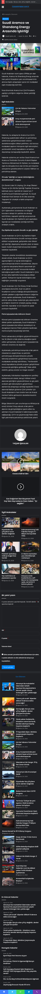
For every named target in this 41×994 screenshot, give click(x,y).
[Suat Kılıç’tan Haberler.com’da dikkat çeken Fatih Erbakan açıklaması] (8, 869)
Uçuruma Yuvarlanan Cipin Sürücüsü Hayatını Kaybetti (27, 812)
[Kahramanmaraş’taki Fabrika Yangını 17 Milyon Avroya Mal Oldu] (30, 523)
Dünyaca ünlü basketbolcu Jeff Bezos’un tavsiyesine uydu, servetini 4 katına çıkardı (29, 580)
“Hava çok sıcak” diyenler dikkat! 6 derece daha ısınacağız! (26, 700)
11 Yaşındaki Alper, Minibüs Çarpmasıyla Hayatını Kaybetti (26, 734)
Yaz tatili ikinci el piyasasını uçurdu (9, 577)
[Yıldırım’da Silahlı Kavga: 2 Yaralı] (8, 859)
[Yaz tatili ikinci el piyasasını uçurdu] (11, 569)
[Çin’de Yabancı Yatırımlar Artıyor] (8, 111)
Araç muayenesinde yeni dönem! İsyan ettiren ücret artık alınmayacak (26, 121)
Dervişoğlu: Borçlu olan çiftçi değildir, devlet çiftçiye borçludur (25, 711)
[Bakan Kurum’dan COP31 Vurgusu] (8, 794)
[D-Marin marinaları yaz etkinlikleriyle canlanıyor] (30, 547)
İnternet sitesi (6, 646)
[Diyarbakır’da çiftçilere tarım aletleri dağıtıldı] (11, 523)
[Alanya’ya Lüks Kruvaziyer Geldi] (8, 775)
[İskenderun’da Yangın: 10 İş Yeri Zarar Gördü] (8, 765)
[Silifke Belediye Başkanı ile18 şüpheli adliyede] (8, 850)
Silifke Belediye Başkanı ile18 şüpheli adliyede (27, 848)
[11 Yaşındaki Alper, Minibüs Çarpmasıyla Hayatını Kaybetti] (8, 735)
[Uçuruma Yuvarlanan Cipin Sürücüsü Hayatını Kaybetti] (8, 814)
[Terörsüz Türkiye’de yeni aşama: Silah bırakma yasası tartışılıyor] (8, 804)
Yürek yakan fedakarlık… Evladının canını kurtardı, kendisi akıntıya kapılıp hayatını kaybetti (26, 722)
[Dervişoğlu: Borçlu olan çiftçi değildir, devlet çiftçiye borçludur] (8, 712)
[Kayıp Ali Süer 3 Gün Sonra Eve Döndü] (8, 840)
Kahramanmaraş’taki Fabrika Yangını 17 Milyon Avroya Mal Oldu (30, 533)
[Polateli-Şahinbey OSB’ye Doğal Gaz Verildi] (11, 547)
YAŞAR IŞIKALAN (10, 36)
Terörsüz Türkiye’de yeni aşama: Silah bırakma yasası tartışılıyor (25, 803)
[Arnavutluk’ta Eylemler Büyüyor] (8, 881)
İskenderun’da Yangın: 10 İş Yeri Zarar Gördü (26, 763)
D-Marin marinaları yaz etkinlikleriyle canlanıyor (29, 556)
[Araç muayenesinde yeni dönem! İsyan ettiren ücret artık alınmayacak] (8, 121)
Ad (3, 630)
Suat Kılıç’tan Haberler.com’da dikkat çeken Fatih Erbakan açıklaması (25, 869)
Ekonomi (14, 14)
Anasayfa (7, 14)
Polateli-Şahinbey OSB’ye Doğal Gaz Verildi (9, 556)
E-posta (5, 638)
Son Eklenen (20, 677)
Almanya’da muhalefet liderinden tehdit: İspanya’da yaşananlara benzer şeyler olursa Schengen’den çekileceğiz (26, 688)
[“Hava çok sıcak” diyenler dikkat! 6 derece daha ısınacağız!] (8, 701)
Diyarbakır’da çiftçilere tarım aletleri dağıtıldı (8, 532)
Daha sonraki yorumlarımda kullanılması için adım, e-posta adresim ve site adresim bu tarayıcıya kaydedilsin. (20, 658)
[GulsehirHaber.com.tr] (20, 6)
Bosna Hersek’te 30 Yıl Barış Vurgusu (16, 831)
